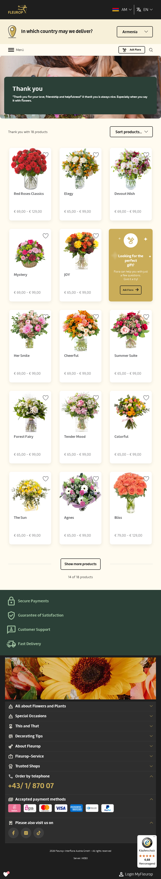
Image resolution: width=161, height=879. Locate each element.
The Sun (20, 517)
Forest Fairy (23, 436)
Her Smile (22, 355)
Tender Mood (75, 436)
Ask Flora (135, 49)
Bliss (118, 517)
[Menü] (154, 837)
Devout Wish (124, 193)
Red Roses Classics (29, 193)
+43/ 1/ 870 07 (31, 785)
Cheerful (71, 355)
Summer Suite (125, 355)
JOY (67, 274)
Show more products (81, 564)
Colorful (121, 436)
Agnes (69, 517)
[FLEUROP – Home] (17, 9)
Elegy (68, 193)
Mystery (20, 274)
